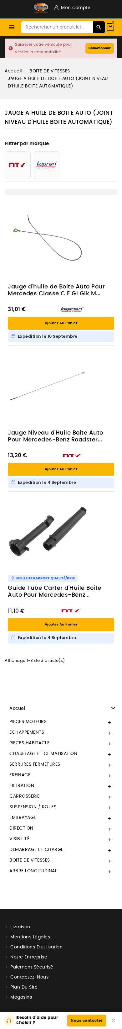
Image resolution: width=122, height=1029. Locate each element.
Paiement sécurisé (31, 967)
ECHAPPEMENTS (26, 732)
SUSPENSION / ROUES (32, 807)
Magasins (21, 997)
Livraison (20, 927)
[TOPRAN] (47, 165)
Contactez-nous (29, 977)
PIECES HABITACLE (29, 743)
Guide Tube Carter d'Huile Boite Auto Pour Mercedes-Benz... (54, 591)
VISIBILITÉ (19, 839)
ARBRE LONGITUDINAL (33, 871)
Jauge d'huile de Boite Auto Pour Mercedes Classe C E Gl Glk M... (56, 290)
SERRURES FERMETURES (34, 764)
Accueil (18, 708)
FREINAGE (19, 775)
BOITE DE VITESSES (29, 860)
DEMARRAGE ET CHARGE (36, 849)
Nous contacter (87, 1020)
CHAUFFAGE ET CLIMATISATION (43, 754)
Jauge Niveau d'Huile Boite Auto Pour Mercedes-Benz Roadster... (55, 436)
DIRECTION (21, 828)
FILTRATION (21, 786)
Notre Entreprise (28, 957)
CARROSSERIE (24, 796)
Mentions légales (30, 937)
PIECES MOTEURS (28, 722)
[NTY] (18, 165)
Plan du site (24, 987)
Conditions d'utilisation (36, 947)
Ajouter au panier (61, 323)
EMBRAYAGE (22, 817)
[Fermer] (113, 1020)
